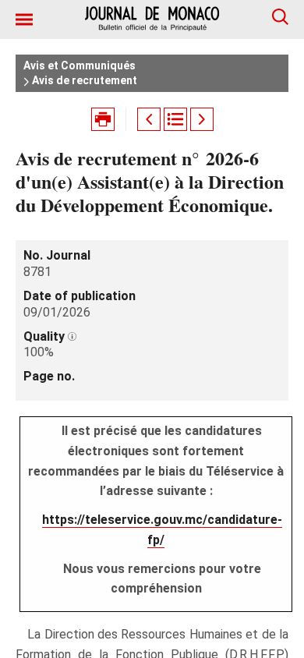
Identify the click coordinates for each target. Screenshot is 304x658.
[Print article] (103, 119)
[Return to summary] (175, 119)
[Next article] (202, 119)
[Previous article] (149, 119)
